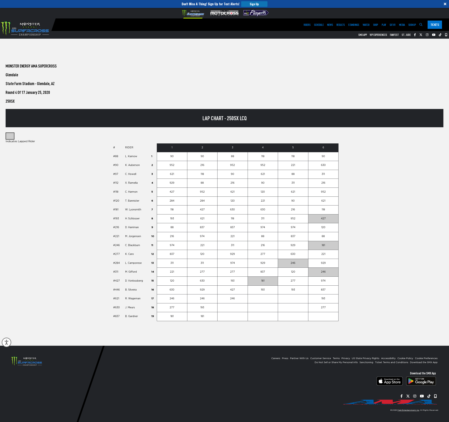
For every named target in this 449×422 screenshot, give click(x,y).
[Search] (420, 24)
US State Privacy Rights (365, 358)
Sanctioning (366, 362)
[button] (224, 4)
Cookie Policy (405, 358)
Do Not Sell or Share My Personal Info (336, 362)
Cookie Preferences (426, 358)
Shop (375, 24)
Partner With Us (299, 358)
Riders (307, 24)
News (330, 24)
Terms (336, 358)
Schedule (319, 24)
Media (402, 24)
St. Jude (406, 34)
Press (285, 358)
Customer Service (320, 358)
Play (384, 24)
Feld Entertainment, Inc (408, 410)
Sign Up (254, 4)
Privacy (345, 358)
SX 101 (393, 24)
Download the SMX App (424, 362)
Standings (353, 24)
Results (340, 24)
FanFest (394, 34)
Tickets (435, 24)
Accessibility (388, 358)
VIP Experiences (378, 34)
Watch (366, 24)
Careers (275, 358)
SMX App (362, 34)
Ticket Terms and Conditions (391, 362)
